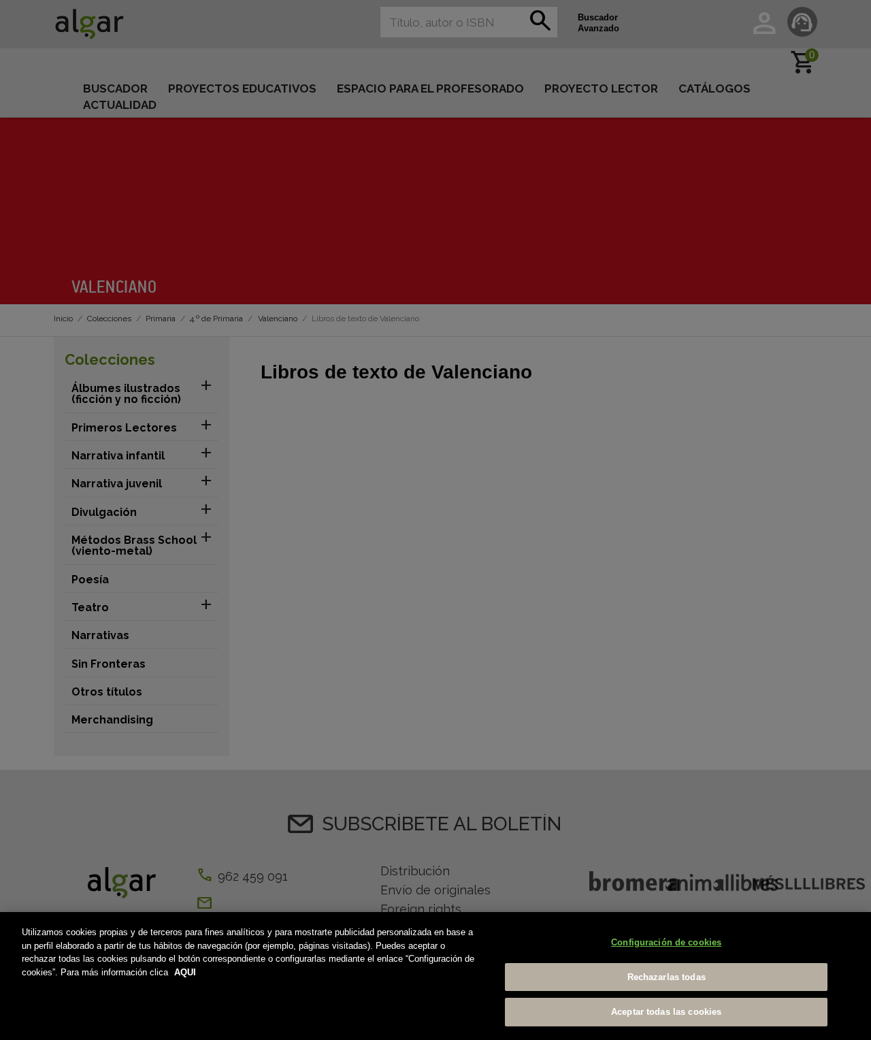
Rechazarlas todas (666, 977)
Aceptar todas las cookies (666, 1012)
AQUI (185, 972)
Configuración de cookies (666, 942)
